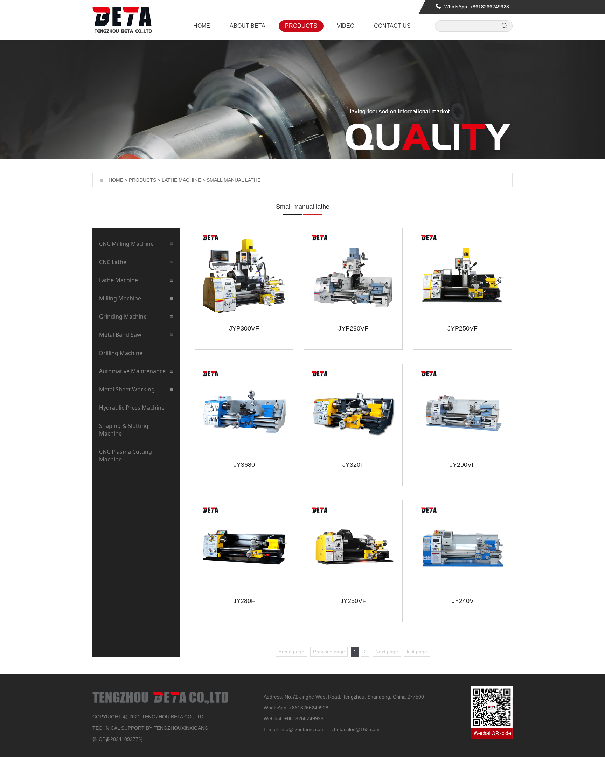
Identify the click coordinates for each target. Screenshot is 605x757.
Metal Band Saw (120, 335)
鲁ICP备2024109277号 (117, 739)
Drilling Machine (120, 353)
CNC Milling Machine (126, 244)
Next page (386, 651)
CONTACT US (392, 26)
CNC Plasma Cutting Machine (125, 455)
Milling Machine (120, 298)
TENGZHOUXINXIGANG (181, 728)
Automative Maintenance (132, 371)
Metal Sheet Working (127, 389)
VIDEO (345, 26)
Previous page (329, 651)
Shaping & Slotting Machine (123, 429)
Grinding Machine (123, 316)
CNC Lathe (112, 262)
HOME (201, 26)
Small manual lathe (233, 180)
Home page (291, 651)
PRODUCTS (301, 26)
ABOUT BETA (247, 26)
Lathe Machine (181, 180)
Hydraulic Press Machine (132, 407)
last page (417, 651)
